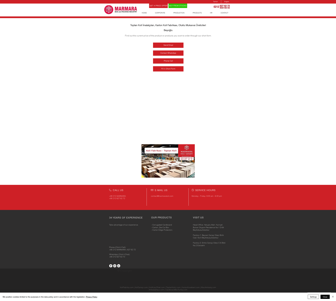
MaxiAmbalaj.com (208, 287)
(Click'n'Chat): (124, 254)
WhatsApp (113, 254)
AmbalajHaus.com (157, 290)
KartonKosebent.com (191, 287)
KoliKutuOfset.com (157, 287)
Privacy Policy (91, 296)
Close (325, 296)
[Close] (332, 297)
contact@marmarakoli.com (162, 196)
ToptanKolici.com (173, 287)
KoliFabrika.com (126, 287)
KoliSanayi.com (141, 287)
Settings (313, 296)
